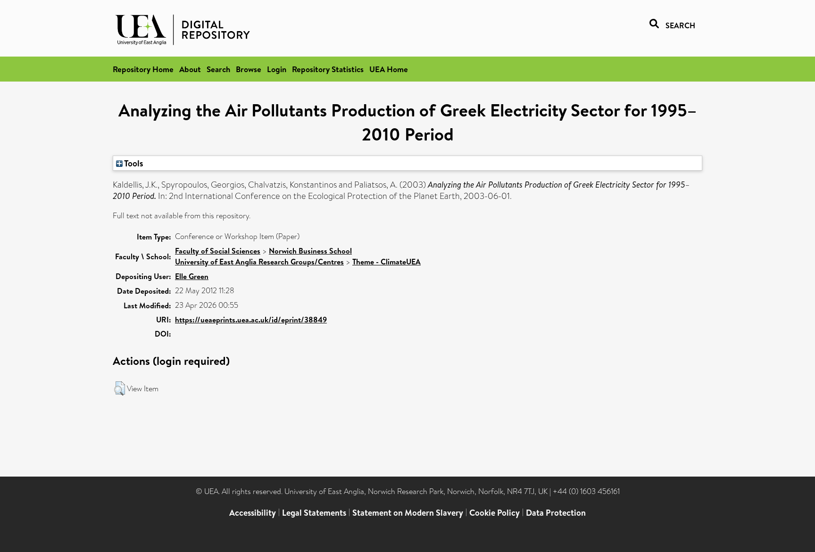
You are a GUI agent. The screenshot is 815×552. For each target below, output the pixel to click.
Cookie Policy (494, 513)
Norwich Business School (310, 251)
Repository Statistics (328, 69)
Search (218, 69)
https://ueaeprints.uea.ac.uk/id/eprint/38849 (251, 319)
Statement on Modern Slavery (407, 513)
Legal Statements (314, 513)
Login (276, 69)
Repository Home (143, 69)
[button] (119, 388)
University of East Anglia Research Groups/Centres (259, 261)
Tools (133, 163)
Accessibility (252, 513)
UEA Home (388, 69)
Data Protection (556, 513)
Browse (248, 69)
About (190, 69)
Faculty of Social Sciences (217, 251)
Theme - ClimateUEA (386, 261)
